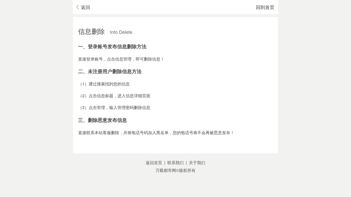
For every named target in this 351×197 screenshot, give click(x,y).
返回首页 (154, 162)
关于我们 (197, 162)
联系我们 (175, 162)
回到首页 (265, 7)
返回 (85, 7)
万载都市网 (165, 170)
